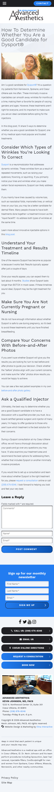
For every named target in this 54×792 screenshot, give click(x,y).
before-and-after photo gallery (15, 390)
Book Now (28, 665)
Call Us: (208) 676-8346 (28, 630)
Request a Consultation (28, 656)
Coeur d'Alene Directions (28, 648)
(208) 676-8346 (17, 711)
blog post (10, 234)
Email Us (28, 639)
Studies (25, 280)
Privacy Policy (9, 777)
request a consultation (27, 480)
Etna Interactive (44, 727)
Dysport (5, 164)
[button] (4, 3)
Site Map (6, 782)
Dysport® (31, 84)
